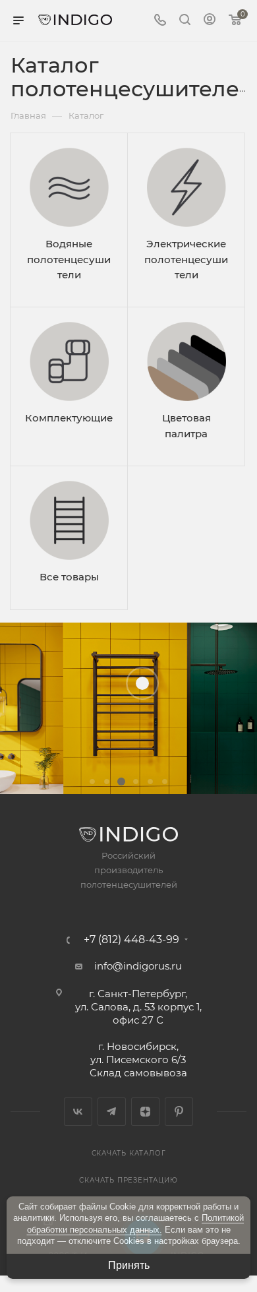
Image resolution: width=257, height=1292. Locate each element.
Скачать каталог (129, 1153)
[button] (92, 781)
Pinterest (179, 1111)
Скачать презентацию (128, 1180)
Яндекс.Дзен (145, 1111)
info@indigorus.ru (138, 966)
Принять (129, 1265)
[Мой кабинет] (209, 21)
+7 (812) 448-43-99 (131, 940)
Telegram (112, 1111)
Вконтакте (78, 1111)
